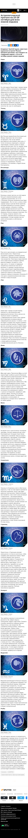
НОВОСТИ (3, 794)
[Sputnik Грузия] (4, 11)
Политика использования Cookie (8, 816)
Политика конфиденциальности (8, 814)
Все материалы (18, 794)
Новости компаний (7, 812)
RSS (2, 812)
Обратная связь (4, 821)
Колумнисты (3, 772)
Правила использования (6, 808)
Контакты (8, 806)
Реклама (15, 808)
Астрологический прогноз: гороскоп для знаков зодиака (12, 774)
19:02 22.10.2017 (4, 24)
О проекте (3, 806)
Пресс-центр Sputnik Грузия (14, 810)
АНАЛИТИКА (10, 772)
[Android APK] (5, 825)
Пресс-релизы (4, 810)
